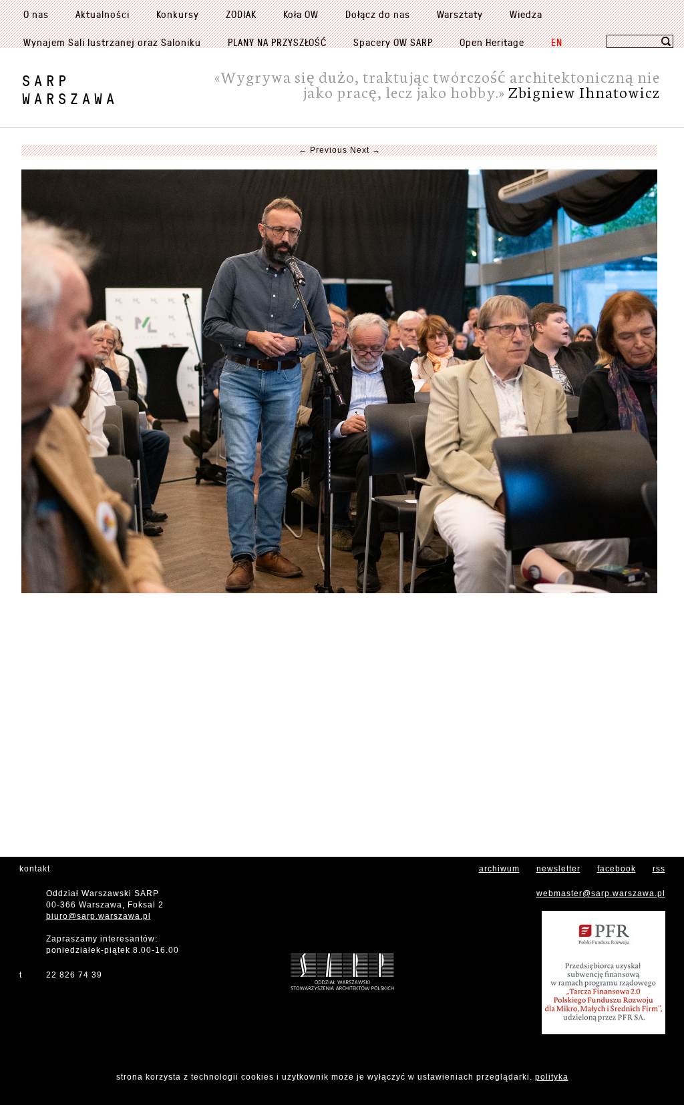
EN (556, 42)
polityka (551, 1077)
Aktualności (102, 14)
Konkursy (177, 14)
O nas (36, 14)
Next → (365, 150)
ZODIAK (241, 14)
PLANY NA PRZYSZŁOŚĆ (277, 42)
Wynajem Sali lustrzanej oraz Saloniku (112, 42)
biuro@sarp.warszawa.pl (98, 916)
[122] (339, 381)
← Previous (323, 150)
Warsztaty (460, 14)
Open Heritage (492, 42)
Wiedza (526, 14)
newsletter (558, 868)
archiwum (499, 868)
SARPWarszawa (70, 89)
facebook (616, 868)
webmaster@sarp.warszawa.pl (600, 893)
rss (659, 868)
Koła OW (301, 14)
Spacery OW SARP (393, 42)
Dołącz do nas (377, 14)
